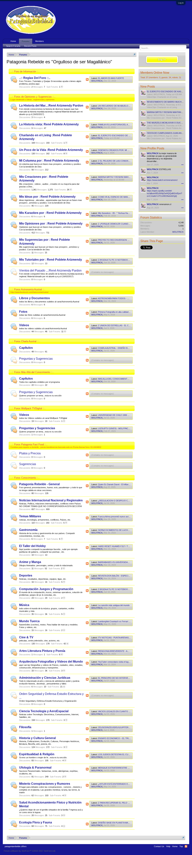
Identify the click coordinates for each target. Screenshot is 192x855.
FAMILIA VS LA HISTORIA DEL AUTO (115, 124)
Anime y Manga (30, 562)
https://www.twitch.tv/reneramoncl (162, 180)
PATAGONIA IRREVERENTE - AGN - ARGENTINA (121, 651)
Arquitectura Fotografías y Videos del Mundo (51, 661)
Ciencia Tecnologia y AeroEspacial (43, 711)
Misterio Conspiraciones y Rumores (44, 783)
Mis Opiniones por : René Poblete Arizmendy (50, 223)
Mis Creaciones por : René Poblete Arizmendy (168, 118)
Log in (181, 3)
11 (56, 331)
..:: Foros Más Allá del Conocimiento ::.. (32, 372)
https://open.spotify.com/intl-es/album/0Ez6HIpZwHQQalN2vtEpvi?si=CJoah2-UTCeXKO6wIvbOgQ (164, 193)
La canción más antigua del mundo (114, 605)
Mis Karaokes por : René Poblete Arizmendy (50, 212)
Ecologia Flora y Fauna (35, 822)
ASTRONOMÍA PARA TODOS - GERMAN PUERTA (121, 298)
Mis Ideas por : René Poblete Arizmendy (47, 196)
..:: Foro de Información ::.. (25, 71)
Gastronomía (28, 529)
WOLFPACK (97, 81)
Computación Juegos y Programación (46, 589)
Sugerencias (27, 464)
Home (13, 41)
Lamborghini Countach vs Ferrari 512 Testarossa (120, 621)
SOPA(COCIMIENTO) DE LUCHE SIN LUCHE (119, 530)
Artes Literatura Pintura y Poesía (42, 650)
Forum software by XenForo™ (30, 851)
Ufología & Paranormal (35, 767)
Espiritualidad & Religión (36, 754)
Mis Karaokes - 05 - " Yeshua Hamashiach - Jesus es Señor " (126, 213)
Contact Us (159, 846)
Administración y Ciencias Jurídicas (44, 677)
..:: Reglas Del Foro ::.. (34, 77)
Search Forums (13, 46)
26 (61, 189)
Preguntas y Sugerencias (36, 358)
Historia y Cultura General (37, 738)
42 (58, 643)
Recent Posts (30, 46)
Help (168, 846)
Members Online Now (154, 72)
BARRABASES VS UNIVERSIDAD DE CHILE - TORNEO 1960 (126, 562)
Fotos (23, 311)
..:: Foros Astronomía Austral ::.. (28, 289)
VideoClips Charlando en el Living (162, 97)
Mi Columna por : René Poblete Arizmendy (49, 160)
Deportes (25, 575)
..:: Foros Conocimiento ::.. (25, 477)
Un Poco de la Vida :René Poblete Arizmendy (51, 149)
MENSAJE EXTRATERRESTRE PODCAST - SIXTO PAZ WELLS (127, 768)
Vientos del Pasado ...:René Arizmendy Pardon (50, 270)
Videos (24, 325)
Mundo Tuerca (29, 621)
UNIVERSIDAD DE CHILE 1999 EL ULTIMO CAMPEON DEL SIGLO (129, 415)
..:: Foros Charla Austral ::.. (25, 341)
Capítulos (26, 347)
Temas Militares (30, 516)
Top (181, 846)
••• (182, 164)
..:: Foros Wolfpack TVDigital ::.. (28, 408)
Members (39, 41)
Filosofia (25, 727)
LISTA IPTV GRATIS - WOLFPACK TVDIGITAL (119, 428)
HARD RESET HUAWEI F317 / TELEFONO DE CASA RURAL (126, 546)
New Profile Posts (152, 148)
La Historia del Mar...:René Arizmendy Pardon (51, 105)
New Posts (147, 86)
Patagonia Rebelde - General (39, 484)
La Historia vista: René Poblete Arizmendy (49, 124)
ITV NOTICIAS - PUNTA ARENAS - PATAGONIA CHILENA (124, 637)
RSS (87, 79)
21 (55, 687)
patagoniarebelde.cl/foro (15, 846)
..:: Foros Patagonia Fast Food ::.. (29, 444)
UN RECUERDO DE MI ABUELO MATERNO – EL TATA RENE (126, 106)
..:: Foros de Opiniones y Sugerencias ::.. (33, 96)
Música (24, 605)
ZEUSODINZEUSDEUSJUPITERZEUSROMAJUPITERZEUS (126, 727)
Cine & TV (26, 637)
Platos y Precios (30, 453)
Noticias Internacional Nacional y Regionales (51, 500)
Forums (25, 41)
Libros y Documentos (34, 298)
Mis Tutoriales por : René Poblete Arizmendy (50, 259)
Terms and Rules (180, 851)
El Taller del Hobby (32, 546)
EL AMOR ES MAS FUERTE (111, 78)
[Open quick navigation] (134, 54)
